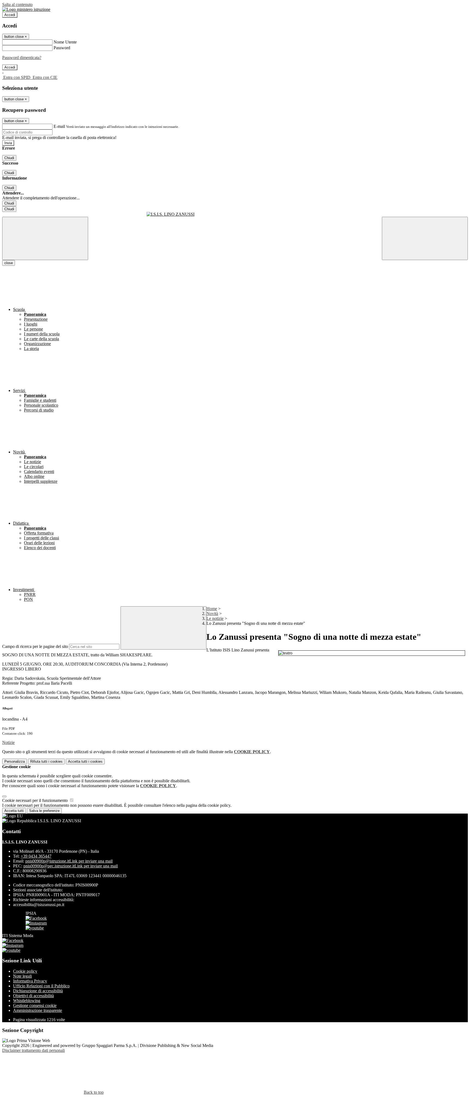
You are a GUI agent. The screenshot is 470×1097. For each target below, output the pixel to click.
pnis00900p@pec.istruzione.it (70, 866)
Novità (212, 613)
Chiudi (9, 158)
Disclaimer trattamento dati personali (33, 1050)
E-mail (59, 126)
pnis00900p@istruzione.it (69, 861)
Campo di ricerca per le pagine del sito (35, 646)
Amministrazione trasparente (37, 1010)
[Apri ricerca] (425, 238)
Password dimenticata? (21, 57)
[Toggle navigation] (45, 238)
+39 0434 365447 (36, 856)
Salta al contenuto (17, 4)
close (8, 263)
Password (62, 47)
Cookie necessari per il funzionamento (35, 800)
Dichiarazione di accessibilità (38, 990)
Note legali (22, 976)
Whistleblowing (26, 1000)
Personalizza (14, 761)
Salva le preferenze (44, 811)
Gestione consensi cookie (35, 1005)
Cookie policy (25, 971)
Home (211, 608)
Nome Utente (65, 42)
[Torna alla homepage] (235, 214)
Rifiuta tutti (46, 761)
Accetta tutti (85, 761)
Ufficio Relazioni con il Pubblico (41, 986)
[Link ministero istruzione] (26, 9)
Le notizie (215, 618)
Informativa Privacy (30, 981)
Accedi (9, 15)
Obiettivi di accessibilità (33, 995)
